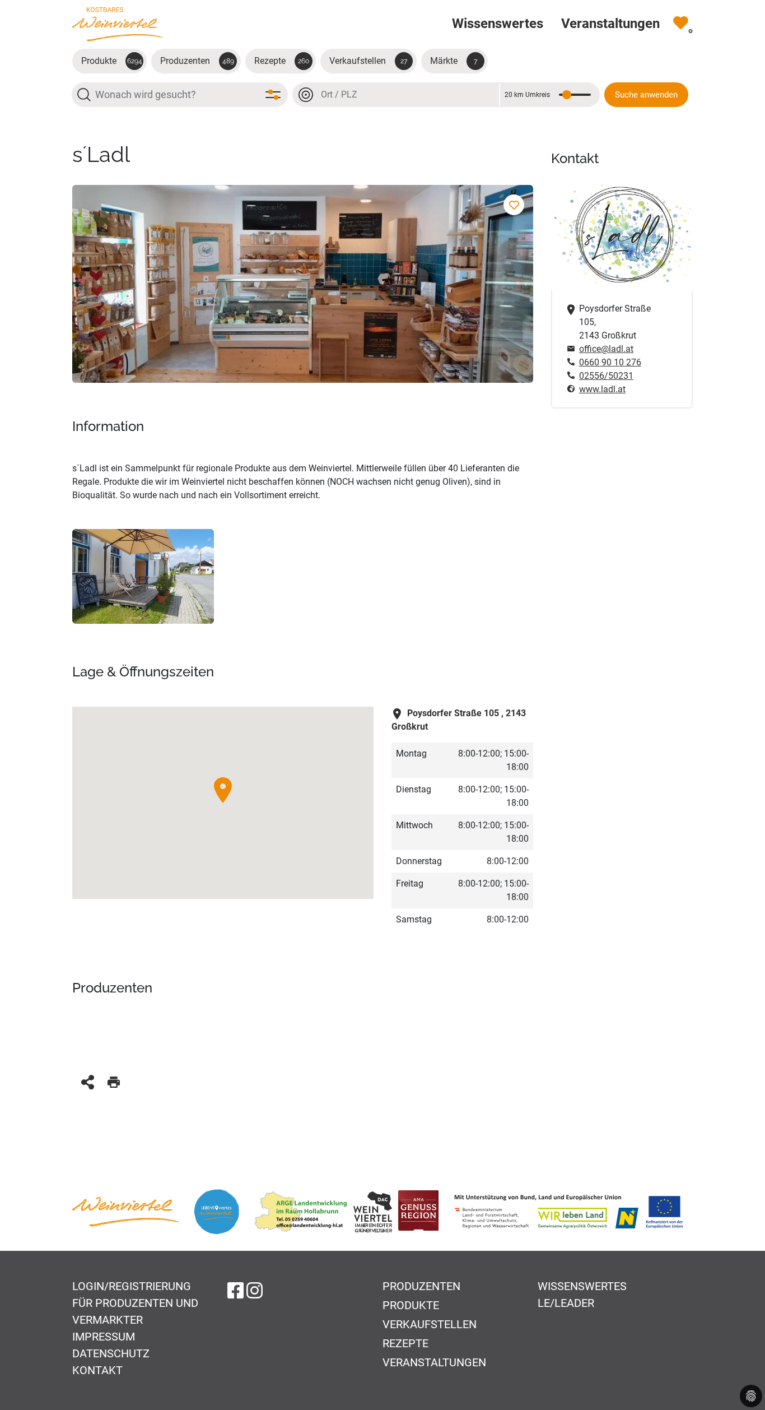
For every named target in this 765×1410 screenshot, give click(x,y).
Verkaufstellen (368, 60)
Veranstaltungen (434, 1362)
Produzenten (197, 60)
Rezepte (281, 60)
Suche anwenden (646, 95)
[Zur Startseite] (117, 23)
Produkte (111, 60)
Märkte (453, 60)
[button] (223, 790)
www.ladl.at (602, 389)
